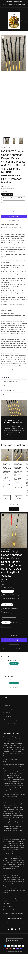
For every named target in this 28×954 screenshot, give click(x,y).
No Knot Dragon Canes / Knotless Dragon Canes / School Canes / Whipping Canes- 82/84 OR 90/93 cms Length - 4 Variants (7, 469)
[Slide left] (1, 141)
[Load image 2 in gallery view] (14, 140)
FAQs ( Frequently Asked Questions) (12, 720)
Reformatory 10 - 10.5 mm (10, 594)
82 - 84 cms (6, 622)
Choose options (7, 497)
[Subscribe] (23, 923)
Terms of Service (7, 716)
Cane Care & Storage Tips (9, 723)
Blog (4, 727)
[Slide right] (26, 141)
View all (14, 509)
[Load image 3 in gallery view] (21, 140)
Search (4, 702)
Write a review (14, 663)
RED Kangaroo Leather (9, 616)
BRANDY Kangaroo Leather (10, 608)
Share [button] (4, 395)
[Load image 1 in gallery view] (7, 140)
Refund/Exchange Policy (9, 709)
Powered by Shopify (18, 951)
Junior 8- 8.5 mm (7, 587)
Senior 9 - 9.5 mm (8, 591)
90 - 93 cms (16, 622)
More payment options (14, 220)
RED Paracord (6, 612)
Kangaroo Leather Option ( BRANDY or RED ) (13, 198)
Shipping (3, 188)
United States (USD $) (13, 940)
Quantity (3, 202)
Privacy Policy (6, 712)
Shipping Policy (7, 705)
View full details (20, 649)
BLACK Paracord (7, 194)
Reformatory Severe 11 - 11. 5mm (12, 598)
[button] (2, 21)
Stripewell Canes (12, 951)
